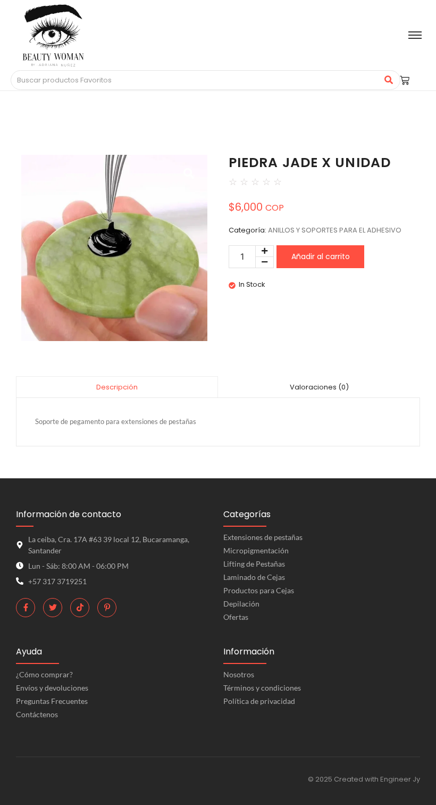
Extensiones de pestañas (263, 537)
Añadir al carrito (320, 256)
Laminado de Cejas (254, 577)
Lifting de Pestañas (254, 563)
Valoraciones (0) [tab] (319, 387)
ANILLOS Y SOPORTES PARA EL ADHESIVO (334, 230)
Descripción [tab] (117, 387)
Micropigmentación (256, 550)
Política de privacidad (259, 701)
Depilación (241, 603)
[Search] (388, 80)
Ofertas (235, 616)
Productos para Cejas (258, 590)
